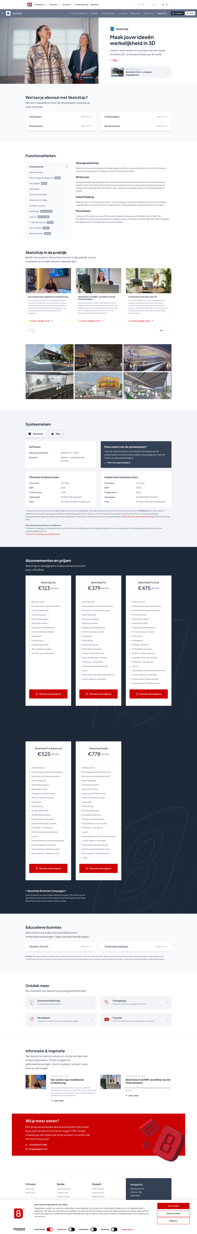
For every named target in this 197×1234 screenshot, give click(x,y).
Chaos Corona (63, 1196)
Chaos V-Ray (62, 1192)
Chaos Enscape (64, 1188)
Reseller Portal (98, 1196)
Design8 (96, 1184)
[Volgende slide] (32, 330)
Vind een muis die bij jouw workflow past (43, 534)
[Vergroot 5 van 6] (119, 375)
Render (61, 1184)
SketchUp (30, 1188)
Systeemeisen (108, 13)
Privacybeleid (98, 1192)
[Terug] (3, 13)
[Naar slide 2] (163, 330)
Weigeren (173, 1221)
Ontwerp (31, 1184)
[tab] (48, 166)
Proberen (179, 13)
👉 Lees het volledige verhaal (39, 321)
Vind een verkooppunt (50, 694)
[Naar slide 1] (161, 330)
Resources (149, 13)
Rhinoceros (30, 1192)
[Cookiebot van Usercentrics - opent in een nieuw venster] (19, 1229)
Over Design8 (98, 1188)
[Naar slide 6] (169, 330)
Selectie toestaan (173, 1213)
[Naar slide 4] (166, 330)
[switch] (71, 1229)
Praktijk (94, 13)
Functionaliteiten (79, 13)
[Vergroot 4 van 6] (70, 375)
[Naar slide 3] (165, 330)
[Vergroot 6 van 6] (168, 375)
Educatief (135, 13)
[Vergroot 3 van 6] (168, 347)
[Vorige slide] (28, 330)
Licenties (123, 13)
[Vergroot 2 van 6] (119, 347)
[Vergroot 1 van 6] (70, 347)
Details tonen (127, 1229)
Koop (192, 13)
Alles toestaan (173, 1206)
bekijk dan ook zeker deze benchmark (138, 516)
